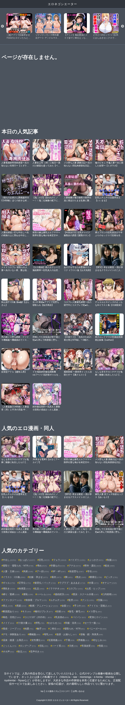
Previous (2, 26)
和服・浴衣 (73, 623)
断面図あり (11, 611)
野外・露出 (92, 565)
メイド (8, 623)
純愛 (29, 628)
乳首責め (62, 617)
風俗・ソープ (12, 628)
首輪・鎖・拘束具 (91, 634)
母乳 (48, 634)
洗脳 (103, 600)
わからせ (54, 623)
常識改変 (88, 645)
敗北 (22, 651)
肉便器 (25, 588)
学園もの (58, 565)
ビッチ (112, 577)
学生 (92, 571)
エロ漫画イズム (52, 691)
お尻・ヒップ (95, 588)
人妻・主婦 (11, 571)
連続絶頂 (62, 594)
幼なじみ (99, 640)
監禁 (73, 600)
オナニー (109, 582)
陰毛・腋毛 (77, 611)
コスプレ (75, 588)
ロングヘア (28, 645)
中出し (9, 560)
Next (122, 26)
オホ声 (8, 651)
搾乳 (39, 623)
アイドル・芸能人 (100, 605)
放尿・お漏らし (66, 634)
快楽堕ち (76, 571)
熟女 (81, 577)
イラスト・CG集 (14, 577)
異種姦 (83, 640)
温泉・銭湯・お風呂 (15, 640)
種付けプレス (44, 611)
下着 (70, 640)
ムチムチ (57, 600)
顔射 (60, 611)
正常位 (25, 582)
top (42, 691)
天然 (73, 645)
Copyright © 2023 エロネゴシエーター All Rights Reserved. (62, 700)
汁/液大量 (25, 623)
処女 (110, 565)
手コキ (79, 605)
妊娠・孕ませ (38, 577)
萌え (8, 605)
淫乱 (43, 645)
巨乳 (44, 560)
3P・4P (59, 571)
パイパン (79, 617)
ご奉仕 (55, 628)
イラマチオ (56, 588)
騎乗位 (96, 577)
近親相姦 (55, 640)
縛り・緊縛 (11, 594)
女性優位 (38, 640)
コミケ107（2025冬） (38, 617)
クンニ (88, 600)
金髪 (66, 605)
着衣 (56, 577)
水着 (94, 582)
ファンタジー (12, 600)
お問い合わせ (78, 691)
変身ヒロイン (98, 617)
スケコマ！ (66, 691)
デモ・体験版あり (14, 634)
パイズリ (77, 560)
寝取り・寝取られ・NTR (18, 565)
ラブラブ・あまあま (72, 582)
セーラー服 (92, 623)
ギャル (9, 582)
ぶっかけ (96, 560)
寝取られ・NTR (74, 628)
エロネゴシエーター (62, 4)
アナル (75, 565)
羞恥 (28, 594)
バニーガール (97, 628)
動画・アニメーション (44, 605)
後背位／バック (45, 582)
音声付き (37, 651)
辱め (42, 565)
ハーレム (44, 594)
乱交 (39, 588)
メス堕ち (95, 611)
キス (26, 611)
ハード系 (58, 645)
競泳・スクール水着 (86, 594)
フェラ (59, 560)
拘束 (28, 571)
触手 (41, 628)
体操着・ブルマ (36, 600)
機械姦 (34, 634)
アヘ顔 (43, 571)
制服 (112, 560)
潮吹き (9, 588)
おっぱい (27, 560)
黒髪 (21, 605)
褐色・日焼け (12, 617)
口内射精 (109, 594)
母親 (103, 645)
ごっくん (9, 645)
